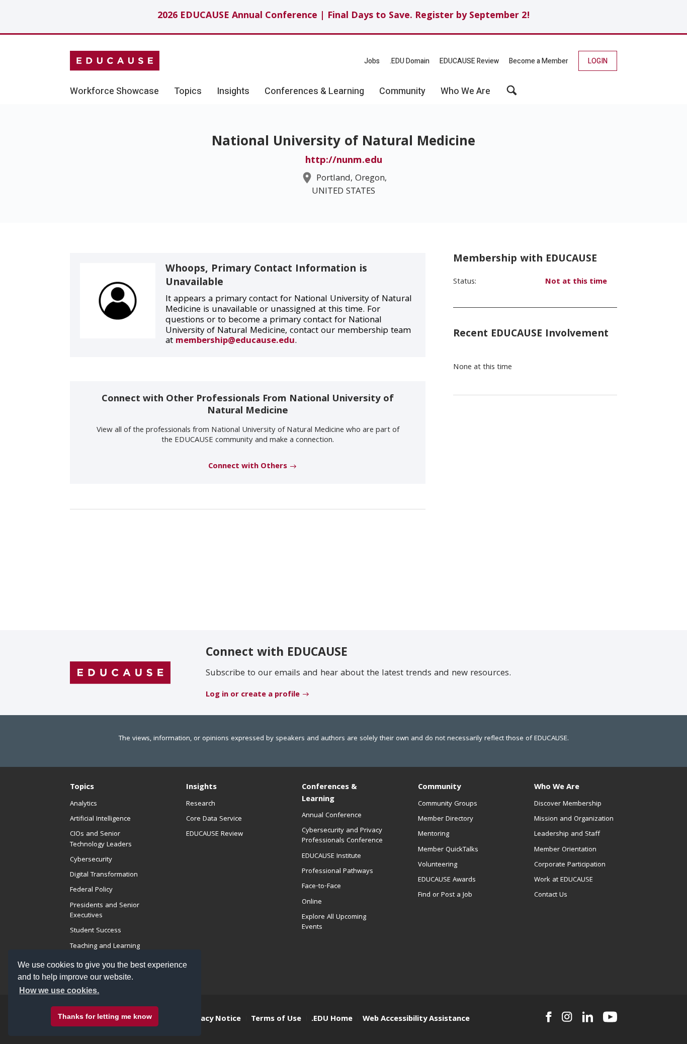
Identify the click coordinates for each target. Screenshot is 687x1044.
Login (598, 61)
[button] (511, 94)
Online (312, 902)
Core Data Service (214, 819)
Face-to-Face (321, 886)
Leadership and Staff (567, 834)
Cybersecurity (91, 859)
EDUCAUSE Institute (331, 856)
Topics (82, 787)
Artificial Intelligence (100, 819)
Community (439, 787)
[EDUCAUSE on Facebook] (548, 1017)
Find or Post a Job (445, 895)
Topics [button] (188, 91)
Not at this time (576, 282)
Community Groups (447, 804)
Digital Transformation (104, 875)
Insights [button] (233, 91)
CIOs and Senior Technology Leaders (101, 839)
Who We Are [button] (465, 91)
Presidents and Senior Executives (104, 910)
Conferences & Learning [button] (314, 91)
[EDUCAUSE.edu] (114, 61)
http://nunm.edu (343, 161)
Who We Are (556, 787)
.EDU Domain (410, 61)
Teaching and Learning (105, 946)
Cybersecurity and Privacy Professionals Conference (342, 835)
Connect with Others (247, 467)
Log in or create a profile (253, 695)
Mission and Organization (574, 819)
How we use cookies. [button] (59, 990)
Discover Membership (568, 804)
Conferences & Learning (329, 793)
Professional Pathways (337, 871)
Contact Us (550, 895)
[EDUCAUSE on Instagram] (567, 1017)
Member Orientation (565, 849)
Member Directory (445, 819)
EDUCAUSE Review (469, 61)
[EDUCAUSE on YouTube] (610, 1017)
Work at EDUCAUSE (563, 880)
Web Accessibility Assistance (416, 1019)
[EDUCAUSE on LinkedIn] (587, 1017)
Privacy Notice (214, 1019)
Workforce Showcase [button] (114, 91)
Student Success (95, 930)
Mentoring (433, 834)
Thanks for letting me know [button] (105, 1016)
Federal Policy (91, 890)
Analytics (83, 804)
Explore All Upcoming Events (334, 922)
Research (200, 804)
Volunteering (437, 865)
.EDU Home (332, 1019)
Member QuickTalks (448, 849)
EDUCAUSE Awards (447, 880)
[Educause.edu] (120, 672)
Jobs (372, 61)
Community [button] (402, 91)
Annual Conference (332, 815)
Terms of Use (276, 1019)
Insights (201, 787)
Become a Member (538, 61)
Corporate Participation (570, 865)
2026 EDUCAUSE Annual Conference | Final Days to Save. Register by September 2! (343, 16)
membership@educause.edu (235, 341)
